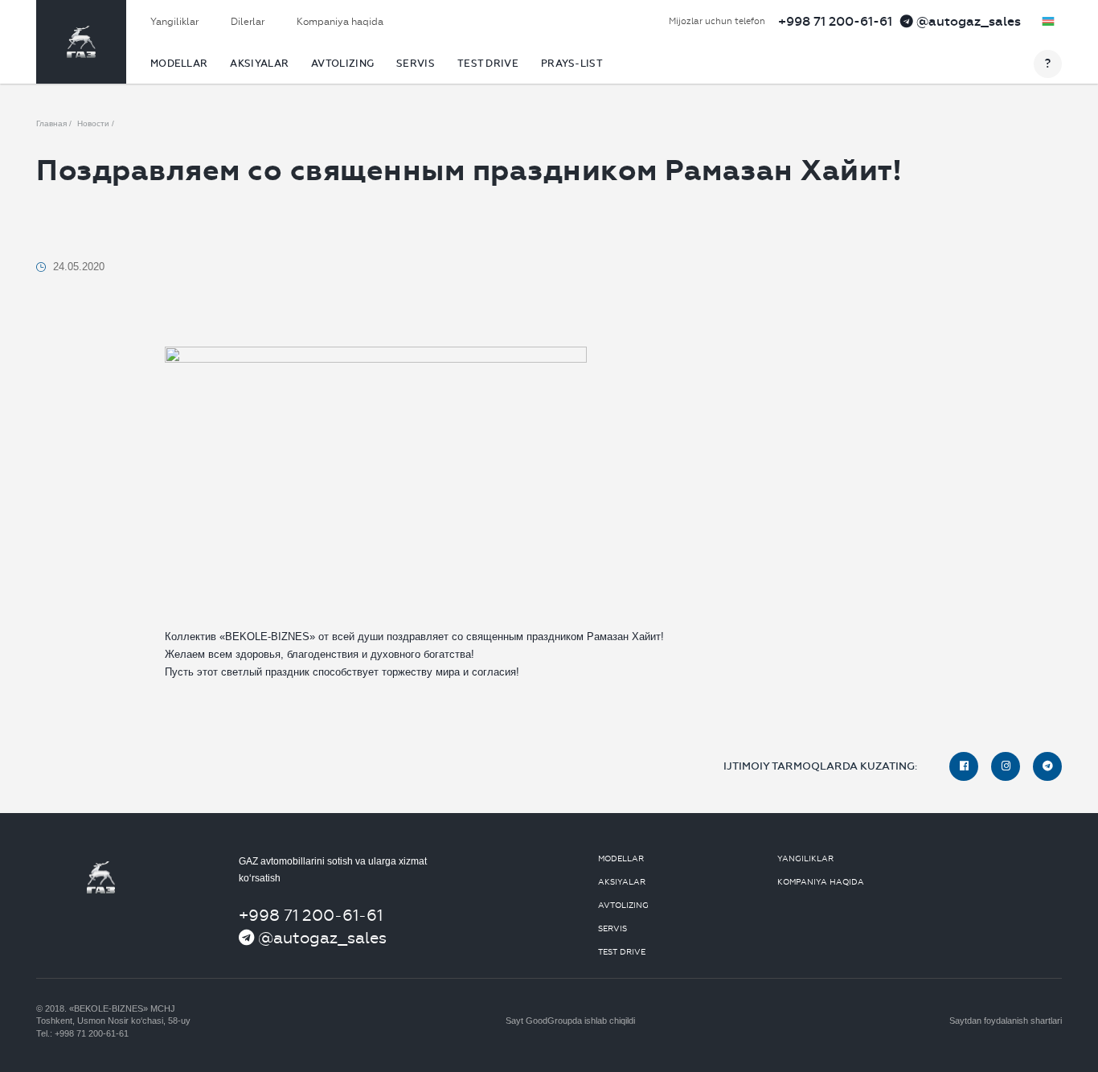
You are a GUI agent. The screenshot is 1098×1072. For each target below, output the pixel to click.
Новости (93, 123)
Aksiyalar (259, 63)
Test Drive (487, 63)
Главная (51, 123)
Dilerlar (247, 21)
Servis (415, 63)
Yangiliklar (174, 21)
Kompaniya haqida (340, 21)
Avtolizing (342, 63)
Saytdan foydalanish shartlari (1005, 1020)
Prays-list (572, 63)
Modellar (178, 63)
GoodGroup (549, 1020)
